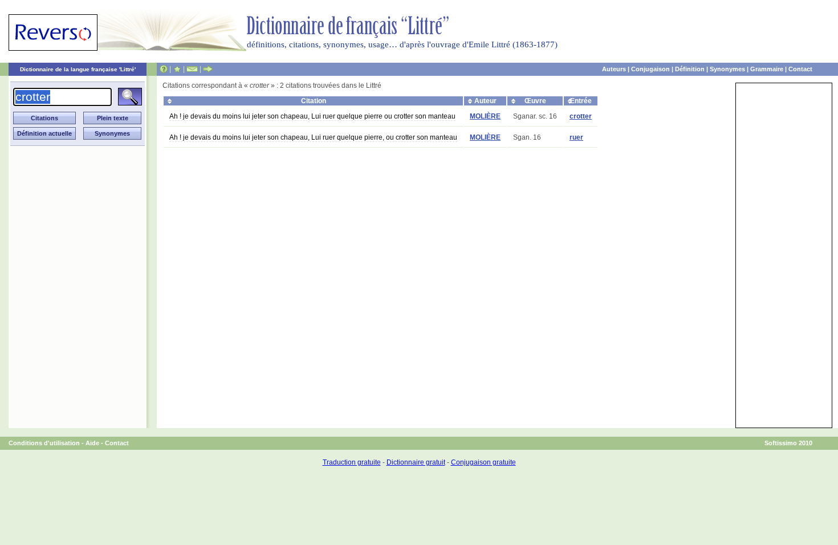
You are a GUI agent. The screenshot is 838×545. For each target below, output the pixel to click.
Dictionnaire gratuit (416, 462)
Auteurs (614, 69)
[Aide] (164, 69)
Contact (800, 69)
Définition (690, 69)
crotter (580, 116)
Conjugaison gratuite (483, 462)
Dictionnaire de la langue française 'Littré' (78, 69)
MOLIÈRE (485, 116)
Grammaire (766, 69)
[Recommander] (208, 69)
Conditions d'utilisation (44, 443)
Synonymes (727, 69)
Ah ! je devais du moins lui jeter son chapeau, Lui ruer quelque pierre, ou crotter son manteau (313, 137)
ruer (576, 137)
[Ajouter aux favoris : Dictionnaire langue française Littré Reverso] (177, 69)
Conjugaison (650, 69)
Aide (92, 443)
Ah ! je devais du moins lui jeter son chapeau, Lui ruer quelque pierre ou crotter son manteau (312, 116)
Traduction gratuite (352, 462)
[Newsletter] (192, 69)
